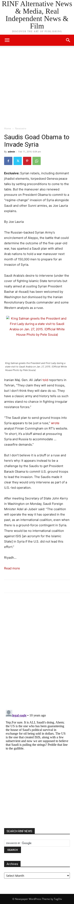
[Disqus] (37, 653)
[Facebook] (8, 161)
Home (7, 128)
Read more (12, 568)
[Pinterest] (27, 161)
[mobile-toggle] (7, 40)
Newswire (20, 128)
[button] (68, 40)
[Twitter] (18, 161)
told (45, 380)
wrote (55, 423)
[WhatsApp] (36, 161)
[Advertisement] (37, 87)
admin (11, 151)
